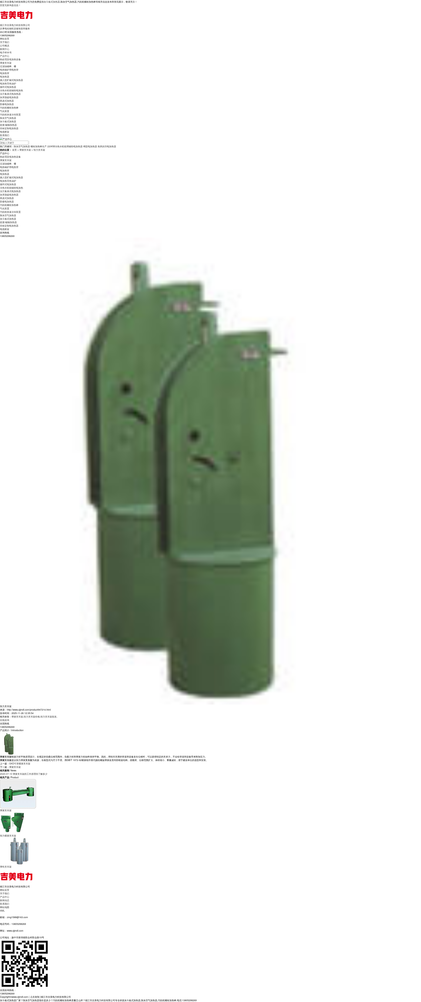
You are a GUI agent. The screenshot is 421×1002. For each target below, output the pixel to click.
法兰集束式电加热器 (10, 93)
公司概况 (4, 45)
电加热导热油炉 (8, 83)
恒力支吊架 (39, 149)
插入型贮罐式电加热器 (11, 80)
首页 (14, 149)
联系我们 (4, 135)
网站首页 (4, 38)
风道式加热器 (7, 100)
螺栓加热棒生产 (39, 146)
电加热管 (4, 73)
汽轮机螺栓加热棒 (9, 107)
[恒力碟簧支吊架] (12, 822)
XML (2, 910)
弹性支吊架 (6, 866)
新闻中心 (4, 49)
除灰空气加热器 (8, 118)
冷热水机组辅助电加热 (11, 90)
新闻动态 (4, 900)
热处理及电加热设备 (10, 59)
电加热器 (4, 76)
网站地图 (4, 907)
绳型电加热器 (90, 146)
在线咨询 (4, 720)
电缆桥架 (4, 131)
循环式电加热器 (8, 86)
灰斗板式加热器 (52, 1)
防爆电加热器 (7, 104)
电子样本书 (6, 52)
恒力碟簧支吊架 (8, 835)
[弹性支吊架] (19, 850)
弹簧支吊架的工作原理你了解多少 (23, 773)
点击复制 (34, 996)
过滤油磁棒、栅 (8, 66)
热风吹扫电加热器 (107, 146)
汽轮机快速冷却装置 (10, 114)
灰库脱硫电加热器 (9, 97)
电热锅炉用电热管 (9, 69)
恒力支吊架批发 (48, 716)
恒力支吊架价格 (32, 716)
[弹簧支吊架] (18, 793)
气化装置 (4, 111)
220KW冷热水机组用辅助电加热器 (65, 146)
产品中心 (4, 55)
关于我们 (4, 42)
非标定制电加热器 (9, 128)
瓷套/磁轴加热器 (8, 124)
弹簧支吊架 (6, 62)
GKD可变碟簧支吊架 (19, 763)
